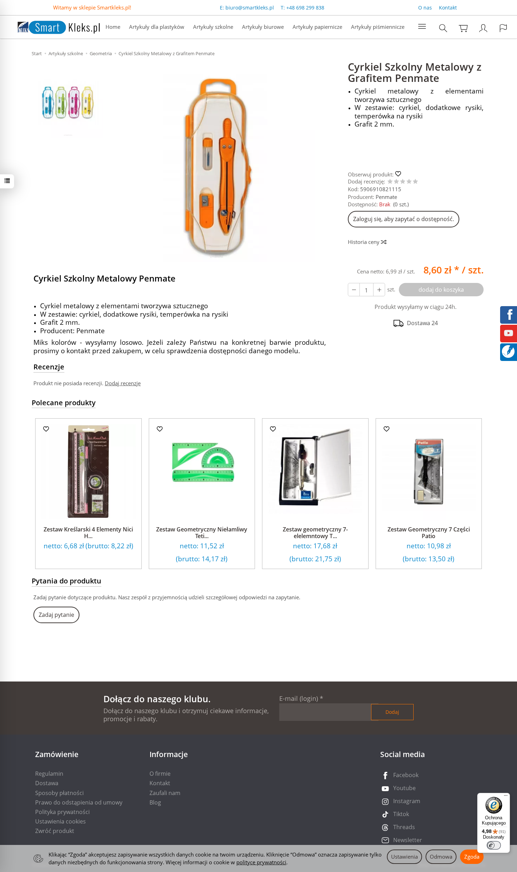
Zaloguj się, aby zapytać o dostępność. (403, 219)
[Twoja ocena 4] (409, 182)
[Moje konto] (483, 28)
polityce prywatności (261, 862)
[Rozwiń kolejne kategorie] (422, 26)
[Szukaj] (443, 28)
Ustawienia (404, 856)
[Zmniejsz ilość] (379, 289)
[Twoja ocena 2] (396, 182)
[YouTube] (508, 332)
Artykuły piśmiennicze (377, 26)
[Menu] (506, 797)
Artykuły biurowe (263, 26)
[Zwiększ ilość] (354, 289)
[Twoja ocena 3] (403, 182)
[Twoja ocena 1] (390, 182)
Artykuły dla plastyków (156, 26)
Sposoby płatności (59, 793)
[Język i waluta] (503, 28)
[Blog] (508, 350)
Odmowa (441, 856)
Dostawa (46, 783)
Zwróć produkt (54, 831)
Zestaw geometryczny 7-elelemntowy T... (315, 532)
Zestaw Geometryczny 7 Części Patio (429, 532)
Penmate (386, 196)
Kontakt (448, 7)
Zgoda (471, 856)
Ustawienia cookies (60, 821)
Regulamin (49, 773)
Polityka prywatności (62, 812)
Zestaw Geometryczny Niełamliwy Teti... (201, 532)
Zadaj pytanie (56, 615)
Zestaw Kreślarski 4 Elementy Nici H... (88, 532)
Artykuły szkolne (213, 26)
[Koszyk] (463, 28)
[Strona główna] (51, 26)
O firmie (160, 773)
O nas (425, 7)
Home (113, 26)
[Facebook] (508, 313)
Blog (155, 802)
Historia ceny (364, 241)
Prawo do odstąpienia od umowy (78, 802)
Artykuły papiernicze (317, 26)
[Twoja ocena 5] (415, 182)
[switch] (494, 845)
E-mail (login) (298, 698)
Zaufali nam (164, 793)
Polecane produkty (64, 402)
